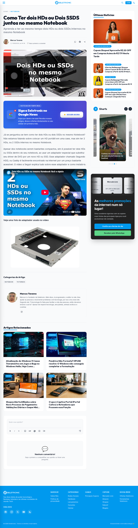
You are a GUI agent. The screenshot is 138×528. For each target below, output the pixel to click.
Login (128, 2)
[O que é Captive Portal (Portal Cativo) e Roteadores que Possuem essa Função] (66, 385)
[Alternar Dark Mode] (134, 2)
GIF (30, 431)
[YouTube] (24, 512)
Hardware (71, 499)
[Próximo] (130, 109)
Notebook (15, 11)
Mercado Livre (108, 496)
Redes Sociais (73, 496)
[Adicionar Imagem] (39, 431)
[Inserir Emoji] (25, 431)
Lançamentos (73, 502)
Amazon (106, 499)
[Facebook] (5, 512)
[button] (75, 42)
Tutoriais (21, 282)
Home (5, 11)
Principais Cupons (92, 496)
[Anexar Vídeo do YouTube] (44, 431)
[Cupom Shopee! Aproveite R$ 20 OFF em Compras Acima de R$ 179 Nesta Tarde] (112, 39)
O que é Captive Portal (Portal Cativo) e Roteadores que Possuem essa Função (64, 405)
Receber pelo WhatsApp (114, 233)
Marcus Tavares (16, 40)
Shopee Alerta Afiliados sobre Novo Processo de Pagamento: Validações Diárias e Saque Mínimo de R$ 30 (23, 406)
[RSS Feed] (30, 512)
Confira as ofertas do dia (112, 226)
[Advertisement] (112, 275)
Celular (70, 508)
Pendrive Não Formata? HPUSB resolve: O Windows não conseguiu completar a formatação (66, 364)
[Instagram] (11, 512)
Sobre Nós (54, 496)
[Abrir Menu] (3, 2)
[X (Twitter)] (18, 512)
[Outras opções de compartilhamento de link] (85, 42)
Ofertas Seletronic (127, 496)
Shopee (105, 502)
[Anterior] (126, 109)
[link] (21, 312)
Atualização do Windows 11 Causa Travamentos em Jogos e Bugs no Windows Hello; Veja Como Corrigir (23, 365)
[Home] (63, 2)
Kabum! (105, 505)
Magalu (105, 508)
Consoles (71, 505)
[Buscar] (122, 2)
